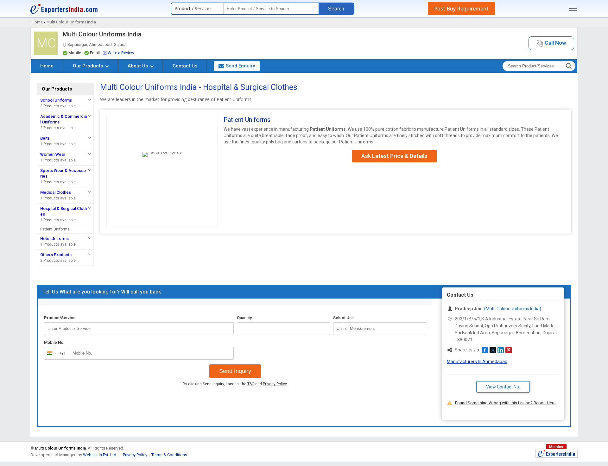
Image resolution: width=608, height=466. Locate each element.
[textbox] (379, 328)
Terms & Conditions (169, 454)
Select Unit (343, 317)
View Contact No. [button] (503, 386)
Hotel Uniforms (54, 238)
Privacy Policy (275, 384)
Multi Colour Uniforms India (102, 34)
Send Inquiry (235, 371)
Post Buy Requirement (461, 8)
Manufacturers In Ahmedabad (477, 361)
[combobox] (55, 353)
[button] (551, 43)
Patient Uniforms (55, 229)
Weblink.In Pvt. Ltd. (100, 454)
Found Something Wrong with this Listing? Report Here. (505, 402)
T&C (250, 384)
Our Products (88, 66)
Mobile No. (54, 342)
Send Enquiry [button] (240, 66)
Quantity (244, 317)
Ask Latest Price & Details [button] (394, 156)
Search (336, 8)
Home (47, 66)
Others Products (56, 254)
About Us (138, 66)
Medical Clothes (55, 192)
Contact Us (185, 66)
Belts (45, 138)
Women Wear (52, 154)
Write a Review (121, 52)
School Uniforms (56, 100)
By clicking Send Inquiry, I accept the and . (235, 384)
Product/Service (60, 317)
